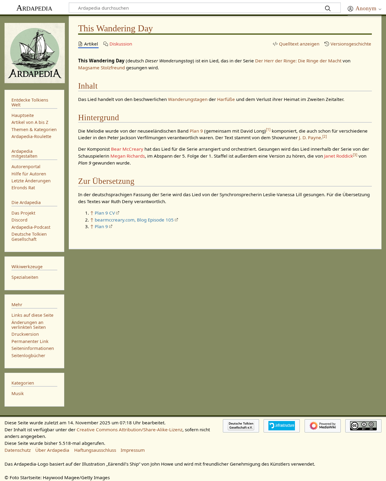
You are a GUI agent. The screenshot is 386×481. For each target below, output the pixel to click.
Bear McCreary (127, 149)
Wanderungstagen (187, 99)
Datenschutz (18, 450)
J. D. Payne (310, 137)
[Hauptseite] (34, 52)
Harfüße (226, 99)
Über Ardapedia (52, 450)
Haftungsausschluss (95, 450)
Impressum (133, 450)
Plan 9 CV (105, 213)
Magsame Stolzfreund (101, 67)
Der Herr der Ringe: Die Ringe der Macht (298, 61)
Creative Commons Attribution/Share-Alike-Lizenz (129, 429)
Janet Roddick (338, 156)
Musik (17, 393)
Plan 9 (196, 131)
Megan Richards (127, 156)
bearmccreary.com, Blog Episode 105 (134, 220)
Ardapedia (34, 7)
